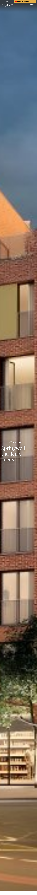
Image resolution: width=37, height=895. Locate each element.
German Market (23, 1)
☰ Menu (31, 5)
